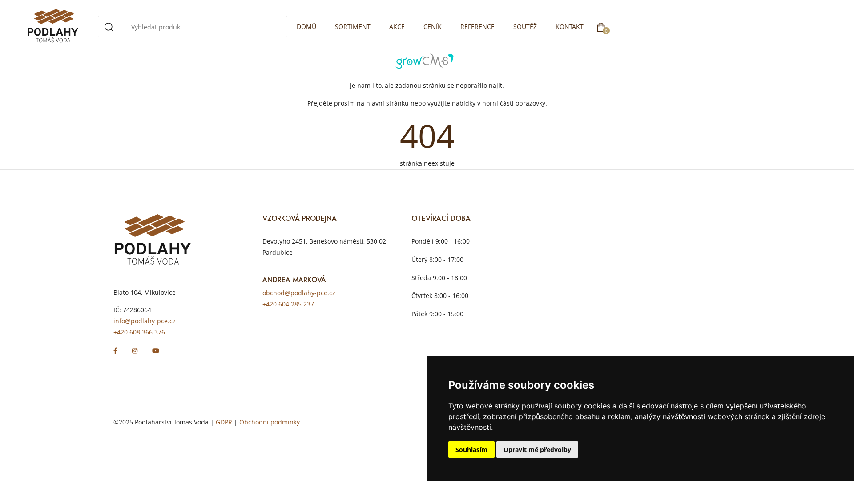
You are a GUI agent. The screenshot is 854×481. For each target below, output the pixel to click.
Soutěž (525, 26)
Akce (397, 26)
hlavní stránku (387, 103)
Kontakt (570, 26)
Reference (477, 26)
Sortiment (353, 26)
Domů (306, 26)
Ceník (432, 26)
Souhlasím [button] (471, 449)
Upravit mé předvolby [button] (537, 449)
